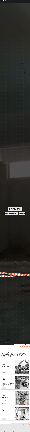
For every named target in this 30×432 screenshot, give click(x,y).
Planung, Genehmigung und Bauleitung (7, 354)
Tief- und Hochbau (25, 354)
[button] (27, 1)
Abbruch (18, 353)
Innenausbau (6, 355)
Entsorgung (23, 353)
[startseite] (3, 1)
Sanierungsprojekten (18, 355)
